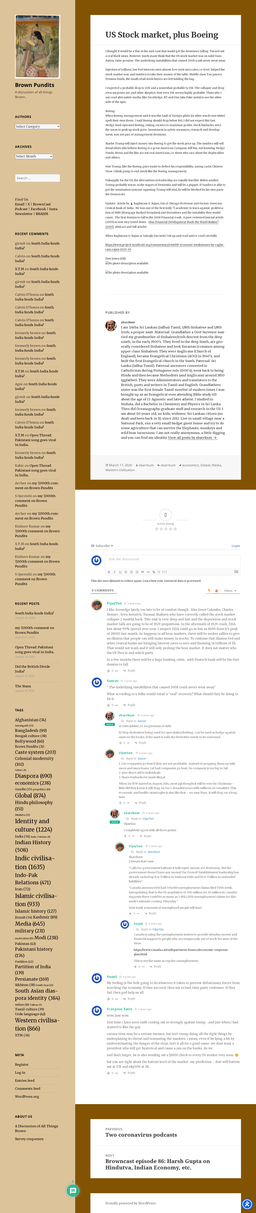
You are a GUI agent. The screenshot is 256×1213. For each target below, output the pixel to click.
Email (19, 204)
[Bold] (109, 572)
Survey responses (29, 1139)
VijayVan (114, 603)
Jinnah (23, 917)
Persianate (32, 979)
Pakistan (25, 944)
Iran (22, 889)
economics (33, 783)
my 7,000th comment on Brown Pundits (35, 500)
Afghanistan (30, 720)
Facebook (38, 209)
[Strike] (126, 572)
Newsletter (24, 214)
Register (22, 1065)
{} (159, 571)
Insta (53, 209)
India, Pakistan (40, 837)
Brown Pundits (34, 85)
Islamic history (36, 911)
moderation (24, 938)
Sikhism (25, 985)
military (30, 931)
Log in (20, 1073)
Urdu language (30, 1014)
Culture (20, 770)
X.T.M (19, 269)
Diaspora (33, 776)
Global (30, 795)
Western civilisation (120, 470)
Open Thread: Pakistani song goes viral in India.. (35, 440)
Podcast (21, 209)
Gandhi (23, 789)
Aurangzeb (24, 725)
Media (30, 923)
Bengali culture (31, 736)
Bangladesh (31, 730)
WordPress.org (27, 1097)
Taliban (36, 1004)
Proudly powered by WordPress (130, 1203)
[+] (164, 571)
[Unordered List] (137, 572)
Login (235, 546)
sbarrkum (146, 465)
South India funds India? (34, 613)
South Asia (44, 985)
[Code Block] (148, 572)
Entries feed (24, 1081)
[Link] (154, 572)
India (22, 836)
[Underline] (120, 572)
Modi (46, 937)
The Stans (23, 686)
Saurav (141, 721)
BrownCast (42, 204)
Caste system (35, 752)
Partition (24, 961)
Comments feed (27, 1089)
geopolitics (41, 789)
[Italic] (114, 572)
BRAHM (42, 214)
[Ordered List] (131, 572)
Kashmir (45, 917)
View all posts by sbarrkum (190, 438)
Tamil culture (29, 1009)
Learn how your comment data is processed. (172, 581)
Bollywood (29, 741)
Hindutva (22, 814)
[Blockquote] (142, 572)
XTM (22, 1035)
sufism (22, 1004)
